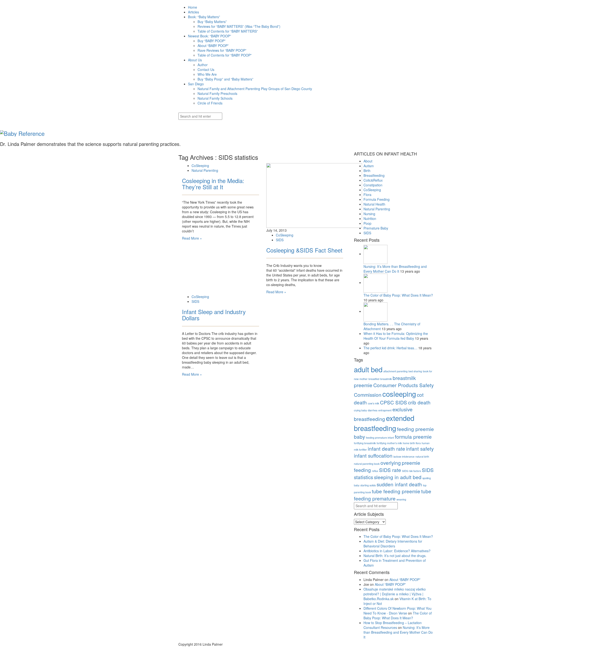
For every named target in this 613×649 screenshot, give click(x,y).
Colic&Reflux (373, 180)
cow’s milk (373, 403)
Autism (368, 165)
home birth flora (412, 443)
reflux (375, 471)
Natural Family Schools (215, 98)
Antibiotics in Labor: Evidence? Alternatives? (397, 550)
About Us (195, 59)
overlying (390, 462)
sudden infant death (399, 484)
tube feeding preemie (396, 491)
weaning (401, 499)
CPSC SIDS (393, 402)
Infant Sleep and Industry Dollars (214, 314)
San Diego (196, 83)
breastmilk (386, 379)
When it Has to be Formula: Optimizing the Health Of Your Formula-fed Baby (395, 336)
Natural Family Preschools (217, 93)
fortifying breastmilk (365, 443)
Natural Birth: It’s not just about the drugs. (394, 555)
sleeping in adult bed (397, 477)
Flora (367, 194)
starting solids (368, 485)
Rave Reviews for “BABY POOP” (222, 50)
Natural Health (374, 204)
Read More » (192, 238)
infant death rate (386, 448)
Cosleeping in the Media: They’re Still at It (213, 183)
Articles (193, 12)
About (367, 161)
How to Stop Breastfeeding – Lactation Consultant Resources (392, 625)
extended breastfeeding (384, 423)
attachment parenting (395, 371)
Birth (366, 170)
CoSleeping (200, 165)
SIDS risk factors (411, 471)
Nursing (369, 213)
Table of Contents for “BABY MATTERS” (228, 31)
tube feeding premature (392, 495)
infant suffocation (373, 455)
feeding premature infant (380, 437)
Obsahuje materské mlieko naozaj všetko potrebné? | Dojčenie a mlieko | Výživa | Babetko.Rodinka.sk (394, 594)
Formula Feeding (376, 199)
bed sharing (415, 371)
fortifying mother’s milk (389, 443)
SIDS (280, 239)
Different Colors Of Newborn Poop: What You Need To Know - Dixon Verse (397, 610)
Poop (367, 223)
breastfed (374, 379)
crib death (419, 402)
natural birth (422, 456)
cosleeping (399, 394)
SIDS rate (390, 469)
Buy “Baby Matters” (212, 21)
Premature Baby (375, 228)
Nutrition (369, 218)
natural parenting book (367, 463)
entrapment (385, 410)
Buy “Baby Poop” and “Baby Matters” (225, 79)
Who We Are (207, 74)
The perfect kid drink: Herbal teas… (390, 347)
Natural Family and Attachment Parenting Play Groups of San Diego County (255, 88)
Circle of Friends (210, 103)
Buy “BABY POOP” (212, 40)
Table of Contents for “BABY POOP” (225, 55)
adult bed (368, 369)
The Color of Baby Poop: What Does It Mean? (398, 295)
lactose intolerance (403, 456)
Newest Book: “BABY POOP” (209, 36)
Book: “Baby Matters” (204, 16)
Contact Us (206, 69)
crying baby (360, 410)
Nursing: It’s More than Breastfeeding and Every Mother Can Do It (395, 269)
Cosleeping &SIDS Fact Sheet (304, 250)
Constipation (372, 185)
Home (192, 7)
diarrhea (372, 410)
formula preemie (413, 436)
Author (203, 64)
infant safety (420, 448)
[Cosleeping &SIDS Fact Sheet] (314, 194)
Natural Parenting (205, 170)
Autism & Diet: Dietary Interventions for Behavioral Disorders (392, 543)
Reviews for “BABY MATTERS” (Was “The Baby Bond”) (239, 26)
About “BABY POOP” (213, 45)
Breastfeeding (374, 175)
